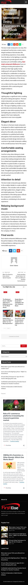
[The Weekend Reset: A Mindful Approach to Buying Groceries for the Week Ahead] (8, 294)
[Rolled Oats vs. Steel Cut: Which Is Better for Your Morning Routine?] (8, 313)
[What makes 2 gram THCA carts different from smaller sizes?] (4, 528)
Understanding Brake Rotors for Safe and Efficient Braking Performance (20, 278)
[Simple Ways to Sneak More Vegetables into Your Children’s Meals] (20, 294)
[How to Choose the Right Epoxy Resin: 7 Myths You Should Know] (4, 535)
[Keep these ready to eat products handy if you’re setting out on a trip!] (20, 313)
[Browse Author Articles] (14, 260)
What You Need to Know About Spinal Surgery (8, 276)
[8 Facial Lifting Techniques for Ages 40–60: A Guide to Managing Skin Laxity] (4, 542)
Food (5, 292)
